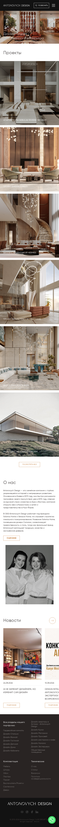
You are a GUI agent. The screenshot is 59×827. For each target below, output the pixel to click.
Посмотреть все (29, 464)
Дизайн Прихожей (39, 736)
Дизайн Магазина (39, 733)
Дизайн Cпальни (11, 734)
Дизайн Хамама (38, 743)
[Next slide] (52, 620)
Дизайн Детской (10, 744)
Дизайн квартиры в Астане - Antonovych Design (40, 724)
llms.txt (36, 822)
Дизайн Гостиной (11, 741)
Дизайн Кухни (37, 730)
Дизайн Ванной (10, 737)
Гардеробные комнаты (13, 730)
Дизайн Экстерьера (40, 747)
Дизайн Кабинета (11, 751)
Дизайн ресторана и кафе (43, 740)
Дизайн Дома (9, 747)
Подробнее (11, 538)
